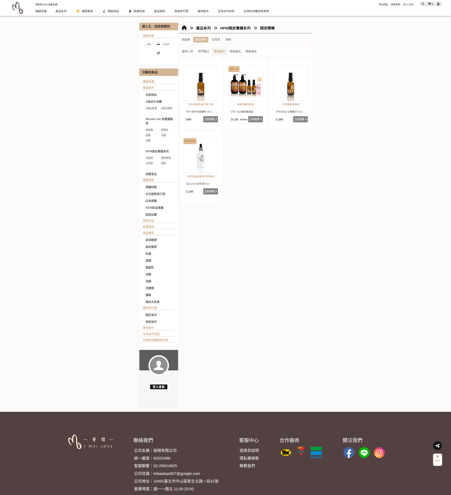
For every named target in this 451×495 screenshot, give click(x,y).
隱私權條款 (249, 458)
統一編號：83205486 (152, 458)
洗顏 (148, 281)
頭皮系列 (151, 314)
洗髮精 (150, 288)
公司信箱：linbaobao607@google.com (167, 473)
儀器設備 (148, 81)
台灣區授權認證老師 (155, 340)
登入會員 (159, 386)
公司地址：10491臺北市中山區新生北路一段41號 (176, 481)
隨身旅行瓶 (150, 307)
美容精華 (151, 240)
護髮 (148, 295)
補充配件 (148, 327)
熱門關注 (203, 51)
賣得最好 (219, 51)
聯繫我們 (395, 4)
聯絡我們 (143, 440)
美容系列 (151, 321)
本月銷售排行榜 (155, 193)
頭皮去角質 (153, 301)
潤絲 (228, 39)
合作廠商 (289, 440)
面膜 (148, 260)
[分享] (437, 445)
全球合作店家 (151, 333)
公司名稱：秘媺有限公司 (155, 450)
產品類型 (148, 232)
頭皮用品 (148, 220)
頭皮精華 (151, 246)
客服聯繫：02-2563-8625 (155, 466)
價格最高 (251, 51)
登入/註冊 (408, 4)
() (432, 3)
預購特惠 (151, 187)
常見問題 (383, 4)
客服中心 (249, 440)
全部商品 (151, 94)
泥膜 (148, 274)
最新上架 (187, 51)
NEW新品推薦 (154, 207)
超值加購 (151, 214)
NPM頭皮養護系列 (157, 151)
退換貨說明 (249, 450)
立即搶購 (209, 119)
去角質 (216, 39)
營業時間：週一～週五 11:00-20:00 (164, 489)
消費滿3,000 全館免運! (46, 4)
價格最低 (235, 51)
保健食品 (151, 174)
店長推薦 (151, 200)
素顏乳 (150, 267)
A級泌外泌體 (154, 101)
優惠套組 (148, 180)
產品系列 (148, 87)
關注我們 (352, 440)
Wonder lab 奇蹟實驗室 (159, 121)
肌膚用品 (148, 226)
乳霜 (148, 253)
